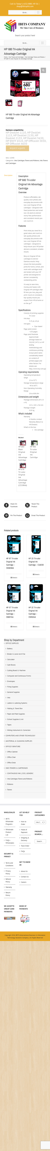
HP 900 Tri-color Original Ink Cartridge (34, 452)
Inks (8, 697)
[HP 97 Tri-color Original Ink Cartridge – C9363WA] (14, 544)
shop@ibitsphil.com (25, 6)
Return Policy (8, 893)
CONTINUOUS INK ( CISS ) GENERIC (20, 773)
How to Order (23, 822)
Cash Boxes (11, 665)
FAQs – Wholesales (10, 841)
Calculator (11, 659)
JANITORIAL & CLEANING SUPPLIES (19, 741)
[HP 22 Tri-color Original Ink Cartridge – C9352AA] (36, 593)
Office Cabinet (12, 752)
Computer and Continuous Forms (19, 676)
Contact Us (25, 877)
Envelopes (11, 681)
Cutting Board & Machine (16, 670)
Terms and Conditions (9, 864)
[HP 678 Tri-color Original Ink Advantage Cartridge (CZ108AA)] (22, 465)
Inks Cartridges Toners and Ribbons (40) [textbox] (41, 822)
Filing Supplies (12, 687)
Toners (9, 790)
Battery (9, 648)
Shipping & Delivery (25, 839)
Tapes (9, 725)
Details (14, 578)
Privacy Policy (8, 872)
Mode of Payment (24, 831)
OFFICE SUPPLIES (12, 643)
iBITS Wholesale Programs (9, 821)
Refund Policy (8, 880)
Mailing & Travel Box (15, 708)
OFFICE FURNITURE (13, 746)
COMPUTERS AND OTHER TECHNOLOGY (20, 735)
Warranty (9, 887)
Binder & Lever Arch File (16, 654)
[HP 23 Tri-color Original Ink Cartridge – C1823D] (36, 544)
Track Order (25, 846)
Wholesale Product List (9, 832)
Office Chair (11, 757)
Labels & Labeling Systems (17, 703)
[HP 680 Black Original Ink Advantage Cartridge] (22, 442)
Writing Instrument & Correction (18, 730)
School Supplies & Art (15, 719)
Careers (23, 882)
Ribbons (10, 784)
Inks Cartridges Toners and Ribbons (26, 160)
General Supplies (13, 692)
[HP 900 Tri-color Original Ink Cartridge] (34, 442)
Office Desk (11, 763)
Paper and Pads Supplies (16, 714)
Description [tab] (8, 175)
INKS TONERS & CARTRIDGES (17, 768)
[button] (43, 70)
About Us (24, 871)
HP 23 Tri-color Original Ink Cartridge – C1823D (36, 561)
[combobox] (40, 822)
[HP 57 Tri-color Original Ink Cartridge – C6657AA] (14, 593)
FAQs (23, 851)
